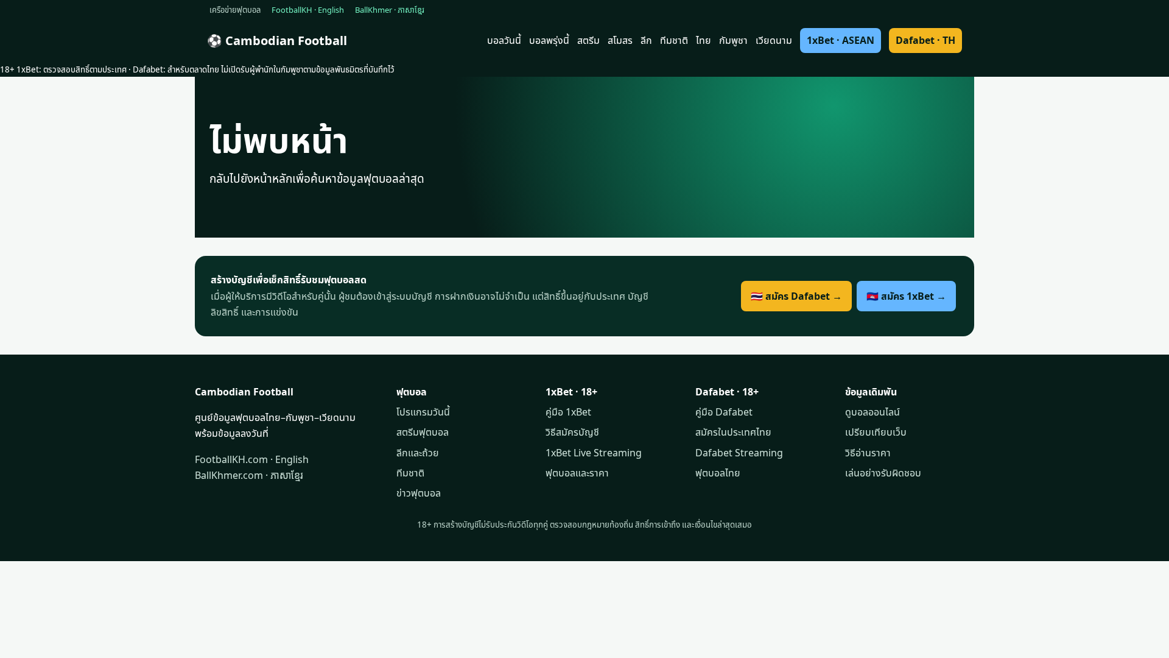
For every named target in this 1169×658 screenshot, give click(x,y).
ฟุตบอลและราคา (577, 472)
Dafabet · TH (925, 40)
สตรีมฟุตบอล (422, 432)
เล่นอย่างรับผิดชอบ (883, 472)
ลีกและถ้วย (417, 452)
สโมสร (620, 40)
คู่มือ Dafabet (724, 412)
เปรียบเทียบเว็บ (876, 432)
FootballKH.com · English (252, 459)
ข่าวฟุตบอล (418, 493)
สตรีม (588, 40)
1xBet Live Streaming (594, 452)
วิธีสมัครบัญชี (572, 432)
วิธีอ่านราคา (868, 452)
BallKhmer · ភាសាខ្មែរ (389, 9)
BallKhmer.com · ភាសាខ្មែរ (249, 475)
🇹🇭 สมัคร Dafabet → (796, 296)
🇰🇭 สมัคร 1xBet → (906, 296)
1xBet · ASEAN (840, 40)
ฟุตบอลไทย (717, 472)
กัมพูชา (733, 40)
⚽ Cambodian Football (277, 40)
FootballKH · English (308, 9)
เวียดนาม (774, 40)
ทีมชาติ (674, 40)
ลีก (646, 40)
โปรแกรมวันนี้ (423, 412)
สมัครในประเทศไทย (733, 432)
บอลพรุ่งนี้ (549, 40)
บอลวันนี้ (504, 40)
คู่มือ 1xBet (568, 412)
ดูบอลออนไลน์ (872, 412)
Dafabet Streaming (739, 452)
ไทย (703, 40)
